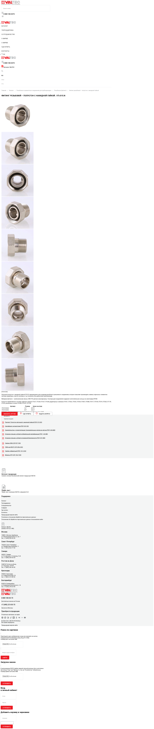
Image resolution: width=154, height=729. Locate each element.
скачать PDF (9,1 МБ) (7, 528)
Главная (3, 90)
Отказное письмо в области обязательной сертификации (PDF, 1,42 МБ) (26, 434)
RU (4, 54)
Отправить (7, 683)
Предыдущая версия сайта (9, 515)
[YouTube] (25, 618)
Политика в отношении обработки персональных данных (18, 517)
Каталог (4, 26)
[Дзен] (22, 618)
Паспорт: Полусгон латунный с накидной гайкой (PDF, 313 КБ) (23, 422)
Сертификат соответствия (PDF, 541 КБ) (17, 426)
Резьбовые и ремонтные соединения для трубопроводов (34, 90)
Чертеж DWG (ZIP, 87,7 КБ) (13, 443)
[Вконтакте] (19, 618)
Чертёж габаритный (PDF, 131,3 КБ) (15, 451)
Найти (5, 657)
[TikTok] (11, 618)
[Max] (5, 618)
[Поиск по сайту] (2, 54)
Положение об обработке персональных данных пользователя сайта (22, 519)
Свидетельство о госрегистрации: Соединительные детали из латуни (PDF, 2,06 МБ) (30, 430)
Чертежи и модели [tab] (8, 418)
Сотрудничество (8, 34)
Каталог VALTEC (8, 67)
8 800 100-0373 (9, 14)
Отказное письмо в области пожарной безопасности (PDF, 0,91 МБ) (25, 438)
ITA (2, 84)
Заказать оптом (9, 414)
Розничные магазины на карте (10, 614)
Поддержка (5, 496)
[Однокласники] (16, 618)
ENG (2, 79)
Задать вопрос (44, 414)
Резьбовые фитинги (60, 90)
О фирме (4, 38)
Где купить (5, 47)
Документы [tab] (7, 416)
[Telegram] (2, 618)
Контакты (5, 51)
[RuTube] (14, 618)
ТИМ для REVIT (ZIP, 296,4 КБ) (14, 447)
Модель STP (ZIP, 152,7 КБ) (13, 455)
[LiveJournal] (8, 618)
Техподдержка (7, 30)
